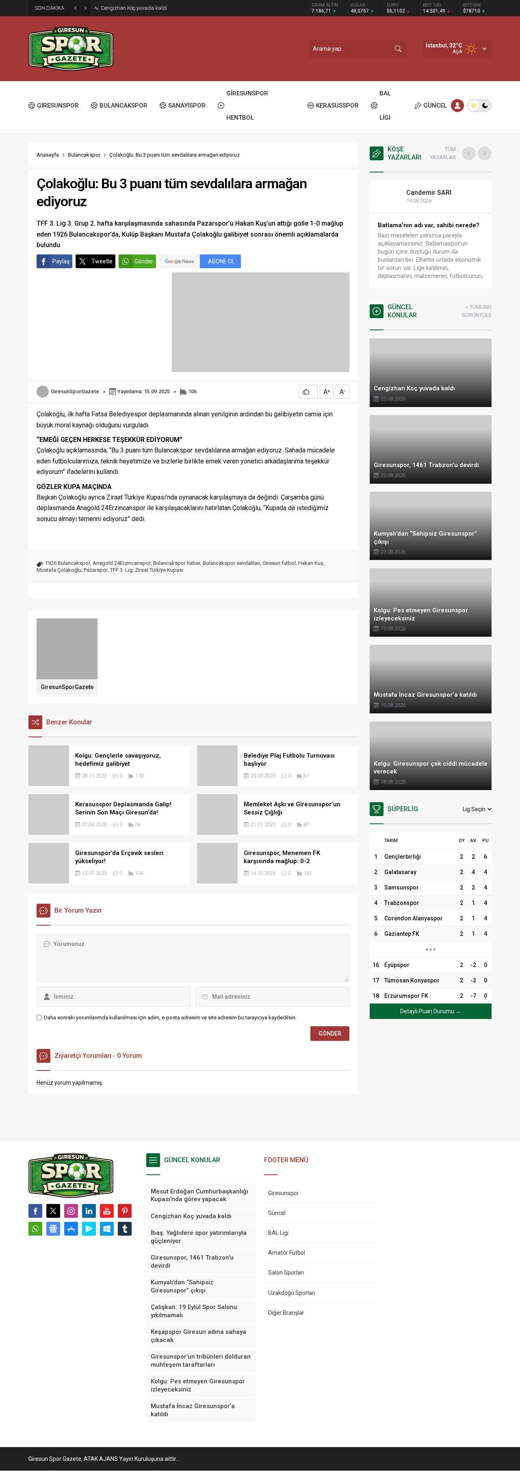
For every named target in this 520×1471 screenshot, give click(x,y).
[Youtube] (107, 1211)
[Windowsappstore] (107, 1229)
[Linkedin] (89, 1211)
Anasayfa (48, 155)
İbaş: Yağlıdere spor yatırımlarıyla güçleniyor (152, 8)
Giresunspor (283, 1193)
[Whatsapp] (35, 1229)
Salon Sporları (286, 1272)
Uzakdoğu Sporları (291, 1293)
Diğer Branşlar (286, 1312)
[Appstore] (71, 1229)
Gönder (143, 261)
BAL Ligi (278, 1233)
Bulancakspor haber (176, 563)
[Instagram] (71, 1211)
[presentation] (469, 153)
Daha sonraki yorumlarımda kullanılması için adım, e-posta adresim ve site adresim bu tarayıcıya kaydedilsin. (170, 1017)
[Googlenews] (53, 1229)
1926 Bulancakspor (67, 563)
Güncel (277, 1213)
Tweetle (102, 261)
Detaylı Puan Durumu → (430, 1011)
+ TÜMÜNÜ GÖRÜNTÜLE (477, 311)
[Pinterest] (125, 1211)
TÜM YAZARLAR (443, 153)
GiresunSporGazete (75, 391)
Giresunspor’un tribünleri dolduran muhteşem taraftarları (428, 229)
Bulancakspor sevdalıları (231, 563)
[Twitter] (53, 1211)
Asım (422, 192)
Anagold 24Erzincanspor (122, 563)
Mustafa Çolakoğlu (59, 570)
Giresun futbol (279, 563)
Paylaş (60, 261)
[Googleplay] (89, 1229)
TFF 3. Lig (121, 570)
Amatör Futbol (286, 1252)
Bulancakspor (84, 155)
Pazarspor (96, 570)
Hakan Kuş (310, 563)
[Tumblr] (125, 1229)
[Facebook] (35, 1211)
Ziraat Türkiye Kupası (159, 570)
